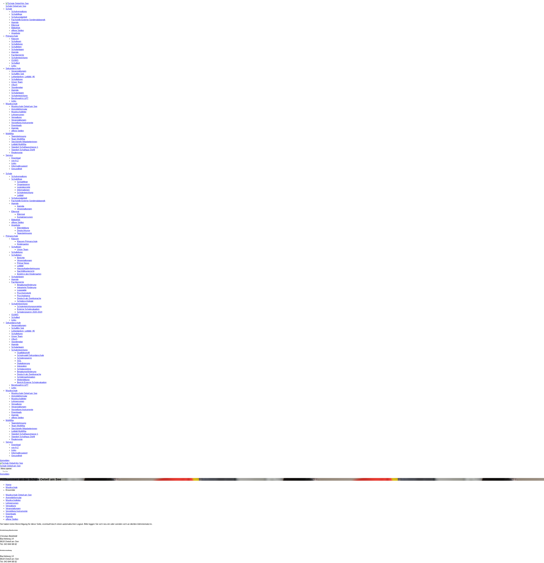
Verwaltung (16, 117)
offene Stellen (17, 30)
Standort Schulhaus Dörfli (23, 150)
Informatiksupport (19, 166)
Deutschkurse (23, 230)
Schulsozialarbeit (19, 17)
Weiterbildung (23, 380)
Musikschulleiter (18, 112)
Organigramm (23, 184)
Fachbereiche (17, 55)
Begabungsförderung (26, 285)
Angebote (15, 33)
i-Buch (14, 85)
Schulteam (16, 41)
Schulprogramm (24, 358)
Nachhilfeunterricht (25, 271)
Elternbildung (23, 228)
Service (9, 155)
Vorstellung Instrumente (22, 123)
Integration (22, 366)
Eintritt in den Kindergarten (29, 274)
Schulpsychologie (25, 301)
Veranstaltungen (18, 71)
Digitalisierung (23, 363)
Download (16, 158)
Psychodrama (23, 296)
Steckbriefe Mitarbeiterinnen (24, 142)
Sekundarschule (13, 68)
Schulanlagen (17, 49)
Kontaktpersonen (25, 217)
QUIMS (14, 60)
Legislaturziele (23, 187)
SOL (19, 361)
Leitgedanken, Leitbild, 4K (23, 77)
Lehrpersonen (17, 114)
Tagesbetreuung (18, 136)
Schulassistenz (24, 369)
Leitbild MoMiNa (18, 144)
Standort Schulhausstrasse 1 (24, 147)
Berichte (21, 258)
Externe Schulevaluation (28, 309)
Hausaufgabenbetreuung (28, 268)
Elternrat (15, 25)
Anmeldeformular (19, 109)
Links (13, 66)
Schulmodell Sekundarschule (30, 355)
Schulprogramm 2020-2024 (29, 312)
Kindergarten (23, 244)
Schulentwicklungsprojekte (29, 306)
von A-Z (15, 161)
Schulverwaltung (19, 11)
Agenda (14, 22)
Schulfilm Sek (17, 74)
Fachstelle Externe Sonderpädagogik (28, 20)
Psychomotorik (24, 293)
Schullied (15, 63)
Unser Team (17, 82)
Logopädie (21, 290)
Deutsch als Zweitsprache (29, 298)
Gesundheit (16, 169)
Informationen (23, 190)
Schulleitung (17, 44)
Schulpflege (16, 14)
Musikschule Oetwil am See (24, 106)
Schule (9, 9)
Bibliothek (15, 28)
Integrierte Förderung (26, 287)
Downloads (16, 125)
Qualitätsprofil (23, 352)
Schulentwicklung (19, 58)
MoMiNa (10, 133)
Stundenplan (17, 87)
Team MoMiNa (18, 139)
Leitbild (20, 195)
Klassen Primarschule (27, 241)
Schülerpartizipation (26, 377)
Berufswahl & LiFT (19, 98)
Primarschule (12, 36)
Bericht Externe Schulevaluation (31, 382)
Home (8, 485)
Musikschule (11, 104)
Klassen (15, 39)
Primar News (23, 263)
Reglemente (17, 152)
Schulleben (16, 47)
